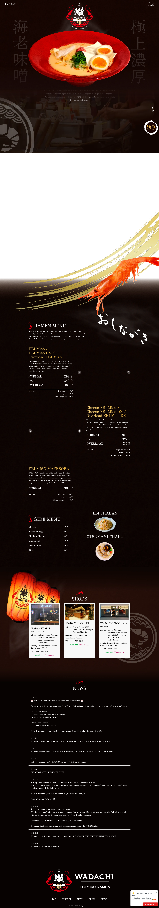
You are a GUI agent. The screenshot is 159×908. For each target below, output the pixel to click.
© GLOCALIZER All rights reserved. (79, 906)
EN (6, 4)
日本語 (13, 4)
